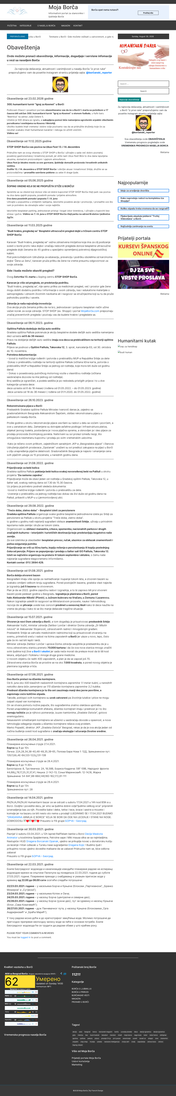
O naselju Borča (46, 25)
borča (117, 1032)
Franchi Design (97, 1091)
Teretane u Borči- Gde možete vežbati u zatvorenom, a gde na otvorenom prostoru (58, 36)
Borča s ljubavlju (81, 988)
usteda (99, 1042)
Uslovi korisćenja (81, 1061)
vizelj (133, 1042)
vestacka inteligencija (111, 1042)
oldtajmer (163, 1035)
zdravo (160, 1042)
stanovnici (164, 1038)
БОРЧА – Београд (75, 820)
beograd (87, 1032)
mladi (120, 1035)
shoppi (150, 1038)
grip (74, 1035)
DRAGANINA (15, 817)
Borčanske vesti (80, 995)
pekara (90, 1038)
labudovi (105, 1035)
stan (156, 1038)
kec (86, 1035)
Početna (11, 25)
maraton (113, 1035)
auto (80, 1032)
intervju (80, 1035)
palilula (82, 1038)
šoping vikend (77, 1045)
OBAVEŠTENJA (156, 139)
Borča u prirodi (80, 992)
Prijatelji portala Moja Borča (86, 1058)
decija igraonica (145, 1032)
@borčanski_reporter (99, 72)
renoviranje (126, 1038)
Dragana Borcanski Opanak (42, 841)
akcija (75, 1032)
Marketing (77, 1064)
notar (145, 1035)
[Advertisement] (147, 168)
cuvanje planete (126, 1032)
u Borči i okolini (41, 651)
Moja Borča (63, 7)
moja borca (128, 1035)
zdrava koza (151, 1042)
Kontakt (77, 25)
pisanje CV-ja (106, 1038)
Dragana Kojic (76, 845)
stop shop (84, 1042)
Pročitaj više (148, 13)
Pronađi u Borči (80, 1002)
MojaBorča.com (90, 311)
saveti (135, 1038)
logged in (25, 937)
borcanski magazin (105, 1032)
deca (136, 1032)
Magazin (65, 25)
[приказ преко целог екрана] (64, 973)
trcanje (92, 1042)
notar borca (154, 1035)
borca (95, 1032)
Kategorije (25, 25)
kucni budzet (94, 1035)
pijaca (97, 1038)
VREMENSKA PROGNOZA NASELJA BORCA (144, 145)
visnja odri (125, 1042)
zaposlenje (141, 1042)
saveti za (142, 1038)
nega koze (137, 1035)
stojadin (75, 1042)
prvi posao (116, 1038)
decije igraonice (159, 1032)
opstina (75, 1038)
